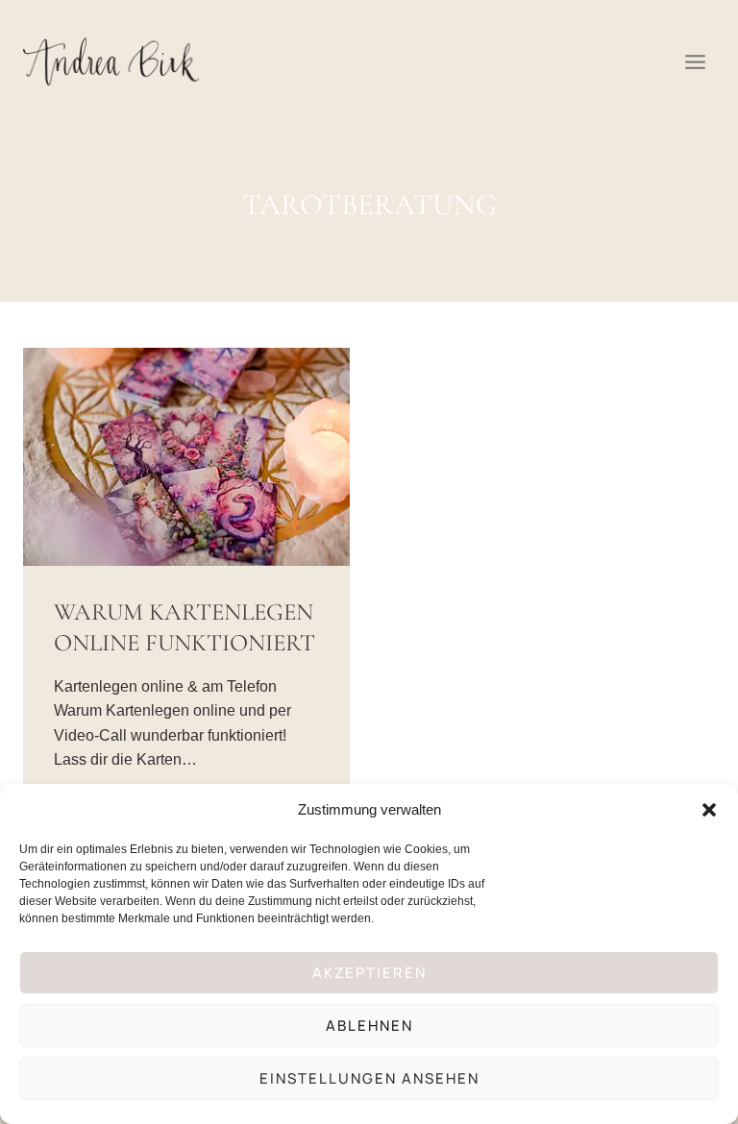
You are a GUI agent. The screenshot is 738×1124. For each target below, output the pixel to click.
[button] (709, 809)
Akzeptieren (369, 973)
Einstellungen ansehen (369, 1078)
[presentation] (186, 457)
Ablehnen (369, 1025)
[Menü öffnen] (695, 61)
